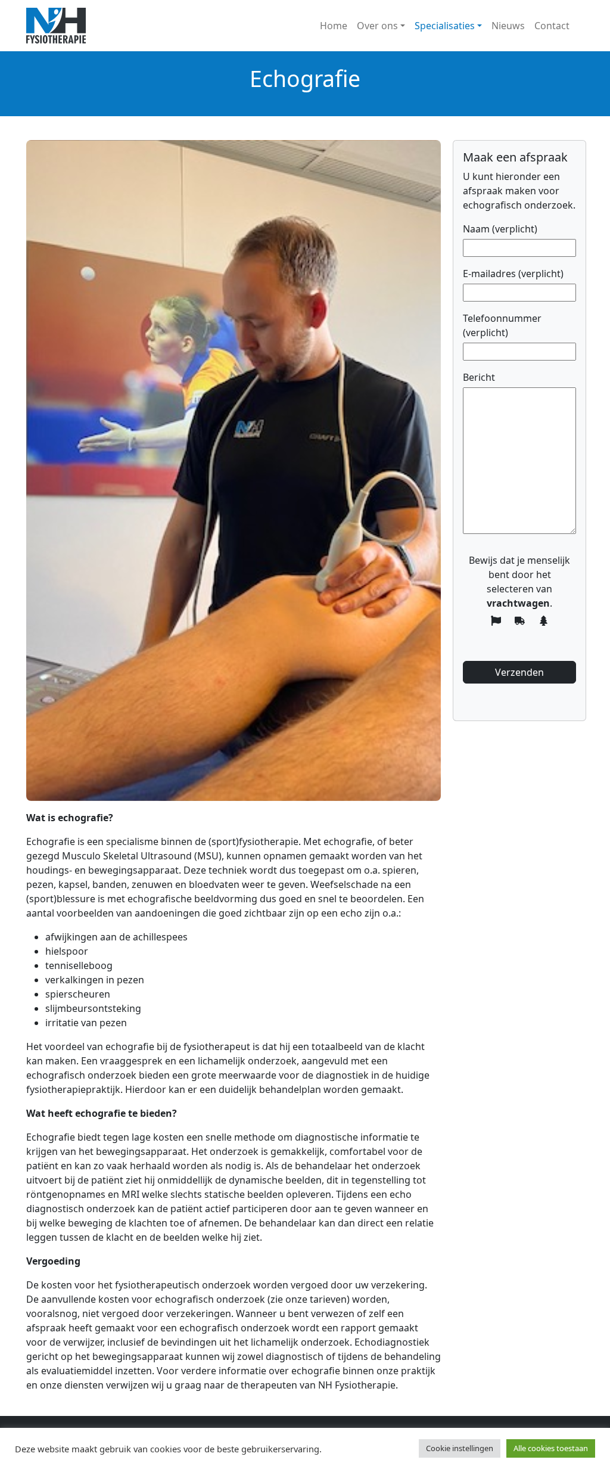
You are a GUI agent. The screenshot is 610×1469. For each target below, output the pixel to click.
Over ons (377, 25)
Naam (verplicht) (500, 228)
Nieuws (508, 25)
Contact (551, 25)
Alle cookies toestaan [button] (550, 1448)
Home (333, 25)
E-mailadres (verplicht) (513, 273)
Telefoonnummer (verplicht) (502, 325)
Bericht (479, 377)
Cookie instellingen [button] (459, 1448)
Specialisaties (445, 25)
